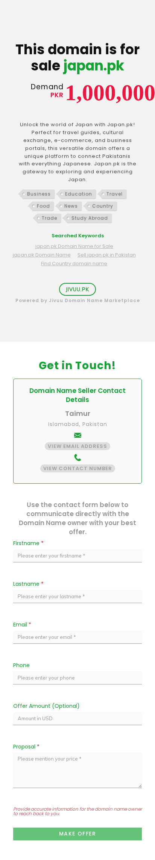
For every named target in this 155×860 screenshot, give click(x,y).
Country (102, 206)
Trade (49, 218)
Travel (114, 194)
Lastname (28, 584)
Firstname (28, 543)
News (71, 206)
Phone (21, 665)
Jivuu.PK (77, 289)
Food (43, 206)
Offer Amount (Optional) (46, 706)
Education (78, 194)
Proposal (26, 746)
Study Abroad (89, 218)
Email (22, 624)
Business (39, 194)
